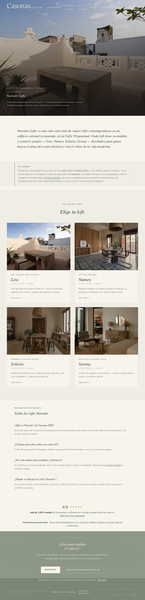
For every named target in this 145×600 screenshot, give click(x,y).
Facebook (71, 592)
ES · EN (134, 595)
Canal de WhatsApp (84, 592)
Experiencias (54, 7)
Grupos (106, 7)
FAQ (117, 589)
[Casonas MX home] (19, 7)
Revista (103, 589)
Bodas (94, 7)
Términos (134, 589)
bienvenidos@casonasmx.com (83, 570)
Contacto (119, 7)
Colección (36, 7)
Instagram (57, 592)
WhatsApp (50, 570)
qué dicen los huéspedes (72, 515)
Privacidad (125, 589)
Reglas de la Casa (119, 595)
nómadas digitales (51, 177)
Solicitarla (102, 580)
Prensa (110, 589)
